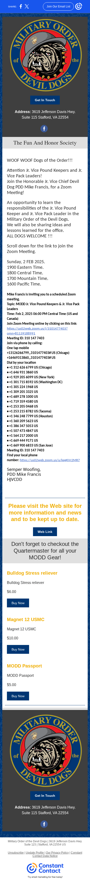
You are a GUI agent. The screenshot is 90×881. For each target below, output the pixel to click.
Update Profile (35, 852)
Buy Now (18, 603)
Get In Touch (45, 100)
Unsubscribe (16, 852)
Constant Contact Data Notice (57, 854)
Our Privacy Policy (57, 852)
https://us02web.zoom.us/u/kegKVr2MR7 (50, 460)
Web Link (45, 532)
